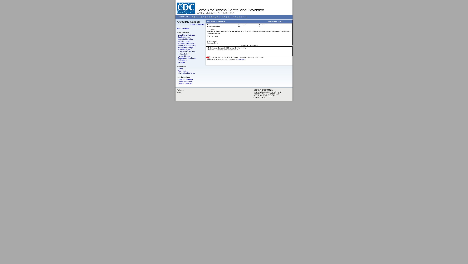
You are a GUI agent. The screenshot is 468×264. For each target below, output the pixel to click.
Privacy (179, 92)
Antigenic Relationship (186, 43)
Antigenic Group (212, 41)
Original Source (184, 37)
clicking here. (241, 59)
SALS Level (263, 25)
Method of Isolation (185, 39)
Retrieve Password (185, 84)
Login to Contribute (185, 79)
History (180, 69)
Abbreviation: (273, 22)
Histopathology (183, 54)
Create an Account (185, 81)
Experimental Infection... (187, 52)
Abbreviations (183, 71)
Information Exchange (186, 73)
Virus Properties (184, 41)
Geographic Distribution (187, 58)
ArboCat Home (183, 28)
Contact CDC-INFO (260, 97)
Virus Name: (211, 22)
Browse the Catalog (197, 24)
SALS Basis (210, 30)
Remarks (181, 62)
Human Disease (184, 56)
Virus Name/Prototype (186, 35)
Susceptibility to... (184, 50)
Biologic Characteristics (187, 45)
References (182, 60)
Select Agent (242, 25)
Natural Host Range (185, 48)
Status (209, 25)
